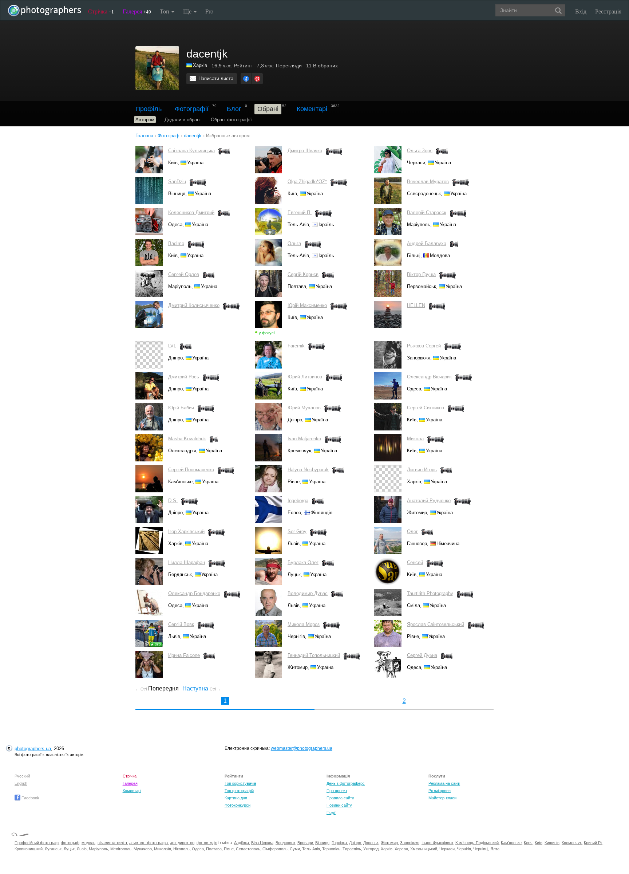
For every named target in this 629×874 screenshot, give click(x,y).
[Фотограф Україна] (189, 65)
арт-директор (182, 842)
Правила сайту (340, 798)
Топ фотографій (239, 790)
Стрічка (101, 11)
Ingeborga (298, 500)
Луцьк (69, 849)
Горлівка (339, 842)
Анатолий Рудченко (429, 500)
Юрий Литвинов (305, 376)
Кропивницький (29, 849)
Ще (188, 11)
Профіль (148, 109)
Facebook (29, 798)
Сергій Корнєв (303, 274)
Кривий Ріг (593, 842)
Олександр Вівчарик (429, 376)
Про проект (337, 790)
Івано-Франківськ (437, 842)
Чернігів (464, 849)
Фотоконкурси (237, 805)
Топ (165, 11)
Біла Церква (262, 842)
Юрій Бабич (181, 407)
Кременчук (572, 842)
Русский (22, 776)
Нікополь (181, 849)
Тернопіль (331, 849)
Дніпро (355, 842)
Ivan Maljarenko (304, 438)
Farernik (296, 346)
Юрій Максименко (307, 305)
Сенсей (415, 562)
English (21, 783)
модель (88, 842)
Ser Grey (297, 531)
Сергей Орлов (183, 274)
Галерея (137, 11)
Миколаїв (162, 849)
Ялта (494, 849)
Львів (82, 849)
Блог (234, 109)
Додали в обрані (183, 119)
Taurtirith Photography (430, 593)
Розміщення (439, 790)
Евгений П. (300, 212)
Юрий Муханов (304, 407)
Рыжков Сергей (424, 346)
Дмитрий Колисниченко (193, 305)
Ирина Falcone (184, 655)
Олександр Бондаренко (194, 593)
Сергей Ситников (425, 407)
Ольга (294, 243)
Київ (538, 842)
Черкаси (447, 849)
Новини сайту (339, 805)
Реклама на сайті (444, 783)
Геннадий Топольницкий (314, 655)
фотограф (70, 842)
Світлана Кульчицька (191, 150)
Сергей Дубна (422, 655)
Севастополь (248, 849)
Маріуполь (98, 849)
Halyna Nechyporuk (308, 469)
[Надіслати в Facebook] (246, 78)
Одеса (198, 849)
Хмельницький (423, 849)
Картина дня (236, 798)
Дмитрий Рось (183, 376)
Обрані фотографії (231, 119)
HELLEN (416, 305)
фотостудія (207, 842)
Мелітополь (120, 849)
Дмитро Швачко (305, 150)
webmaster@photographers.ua (301, 748)
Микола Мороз (304, 624)
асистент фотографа (148, 842)
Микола (415, 438)
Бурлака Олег (303, 562)
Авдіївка (241, 842)
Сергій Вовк (181, 624)
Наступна (201, 688)
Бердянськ (285, 842)
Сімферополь (275, 849)
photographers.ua (33, 748)
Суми (295, 849)
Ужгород (371, 849)
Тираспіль (352, 849)
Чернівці (480, 849)
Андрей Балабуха (426, 243)
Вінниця (322, 842)
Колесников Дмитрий (191, 212)
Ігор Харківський (186, 531)
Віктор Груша (421, 274)
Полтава (214, 849)
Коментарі (312, 109)
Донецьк (371, 842)
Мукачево (143, 849)
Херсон (401, 849)
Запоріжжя (409, 842)
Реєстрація (608, 11)
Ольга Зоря (419, 150)
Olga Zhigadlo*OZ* (307, 181)
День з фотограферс (346, 783)
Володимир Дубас (308, 593)
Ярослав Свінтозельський (435, 624)
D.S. (173, 500)
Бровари (305, 842)
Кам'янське (511, 842)
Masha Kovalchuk (187, 438)
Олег (412, 531)
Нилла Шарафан (186, 562)
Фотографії (192, 109)
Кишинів (552, 842)
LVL (172, 346)
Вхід (580, 11)
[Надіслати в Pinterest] (257, 78)
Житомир (389, 842)
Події (331, 812)
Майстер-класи (442, 798)
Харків (200, 65)
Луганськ (53, 849)
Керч (528, 842)
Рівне (229, 849)
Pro (209, 11)
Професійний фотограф (37, 842)
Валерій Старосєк (426, 212)
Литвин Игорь (422, 469)
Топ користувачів (240, 783)
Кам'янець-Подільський (477, 842)
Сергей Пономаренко (191, 469)
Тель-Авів (311, 849)
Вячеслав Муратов (428, 181)
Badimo (176, 243)
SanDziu (177, 181)
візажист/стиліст (112, 842)
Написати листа (215, 78)
